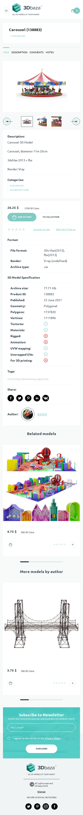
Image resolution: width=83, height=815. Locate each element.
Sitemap (41, 792)
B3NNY (42, 414)
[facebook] (10, 398)
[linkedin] (37, 398)
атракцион (27, 379)
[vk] (45, 398)
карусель (42, 379)
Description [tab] (19, 52)
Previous (16, 121)
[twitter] (19, 398)
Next (66, 121)
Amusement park (19, 190)
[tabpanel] (41, 243)
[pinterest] (28, 398)
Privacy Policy (53, 738)
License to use (41, 229)
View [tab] (6, 52)
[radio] (9, 229)
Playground (18, 36)
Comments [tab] (36, 52)
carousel (13, 379)
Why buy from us (66, 229)
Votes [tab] (50, 52)
